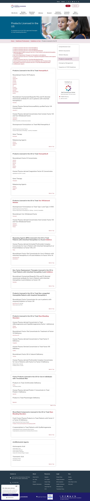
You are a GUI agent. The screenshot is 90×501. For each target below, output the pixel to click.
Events (63, 1)
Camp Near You (48, 486)
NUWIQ (14, 90)
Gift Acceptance (59, 482)
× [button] (17, 486)
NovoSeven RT (16, 257)
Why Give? (70, 484)
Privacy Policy (59, 477)
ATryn (14, 385)
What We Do (36, 477)
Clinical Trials (47, 482)
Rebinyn (14, 166)
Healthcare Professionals (22, 41)
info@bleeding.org (65, 96)
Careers (34, 482)
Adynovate (15, 78)
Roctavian (15, 136)
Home (12, 41)
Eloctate (14, 83)
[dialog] (10, 492)
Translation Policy (60, 489)
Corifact (14, 350)
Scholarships (47, 484)
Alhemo (14, 142)
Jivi (13, 86)
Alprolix (14, 160)
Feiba (14, 250)
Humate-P (15, 119)
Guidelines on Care (36, 41)
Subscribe (75, 5)
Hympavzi (15, 143)
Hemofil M (15, 110)
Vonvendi (15, 216)
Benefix (14, 161)
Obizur (14, 305)
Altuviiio (14, 81)
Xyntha (14, 93)
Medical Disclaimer (60, 479)
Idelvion (14, 163)
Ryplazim (15, 402)
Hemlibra (15, 102)
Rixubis (14, 167)
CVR (45, 489)
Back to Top (51, 146)
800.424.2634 (64, 98)
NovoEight (15, 88)
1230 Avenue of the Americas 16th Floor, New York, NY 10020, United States (21, 477)
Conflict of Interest (60, 484)
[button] (10, 498)
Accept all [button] (10, 494)
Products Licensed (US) (65, 59)
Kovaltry (14, 87)
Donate (69, 477)
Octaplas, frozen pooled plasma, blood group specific (24, 423)
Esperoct (15, 84)
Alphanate (15, 118)
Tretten (14, 356)
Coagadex (15, 343)
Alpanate (15, 223)
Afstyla (14, 80)
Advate (14, 77)
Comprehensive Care (64, 47)
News (58, 1)
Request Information (37, 484)
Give (68, 5)
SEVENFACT (15, 259)
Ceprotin (14, 394)
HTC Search (47, 479)
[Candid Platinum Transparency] (41, 497)
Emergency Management (66, 63)
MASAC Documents (64, 51)
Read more (14, 492)
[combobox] (16, 486)
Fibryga (14, 326)
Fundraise (70, 479)
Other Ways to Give (72, 482)
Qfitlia (14, 145)
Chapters (46, 477)
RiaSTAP (15, 327)
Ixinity (14, 164)
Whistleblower (59, 486)
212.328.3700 (15, 482)
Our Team (35, 479)
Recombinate (15, 91)
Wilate (14, 226)
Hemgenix (15, 180)
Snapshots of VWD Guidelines (67, 67)
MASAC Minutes (63, 55)
